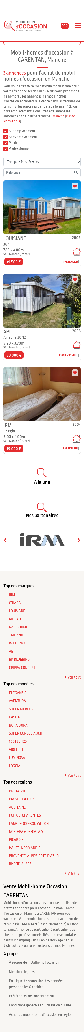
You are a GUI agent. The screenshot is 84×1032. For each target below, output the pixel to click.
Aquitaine (17, 807)
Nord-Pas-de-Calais (26, 832)
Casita (14, 717)
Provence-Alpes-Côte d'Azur (34, 856)
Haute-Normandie (24, 848)
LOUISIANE (17, 611)
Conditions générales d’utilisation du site (40, 1005)
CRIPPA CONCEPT (22, 668)
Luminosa (17, 758)
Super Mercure (22, 709)
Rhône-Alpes (20, 864)
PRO (65, 26)
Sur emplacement (22, 131)
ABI (11, 652)
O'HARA (15, 603)
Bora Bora (18, 725)
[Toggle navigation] (78, 25)
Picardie (16, 840)
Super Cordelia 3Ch (25, 733)
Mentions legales (22, 972)
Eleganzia (18, 693)
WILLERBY (17, 643)
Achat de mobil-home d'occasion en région (41, 1015)
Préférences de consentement (31, 996)
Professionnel (19, 149)
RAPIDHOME (18, 627)
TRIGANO (16, 635)
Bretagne (17, 791)
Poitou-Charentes (25, 815)
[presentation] (5, 540)
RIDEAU (15, 619)
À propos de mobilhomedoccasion (34, 963)
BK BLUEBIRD (19, 660)
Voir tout (74, 677)
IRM (12, 595)
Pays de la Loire (22, 799)
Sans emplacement (23, 137)
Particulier (17, 143)
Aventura (17, 701)
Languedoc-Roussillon (29, 824)
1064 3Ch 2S (18, 741)
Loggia (14, 766)
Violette (16, 750)
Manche (58, 116)
